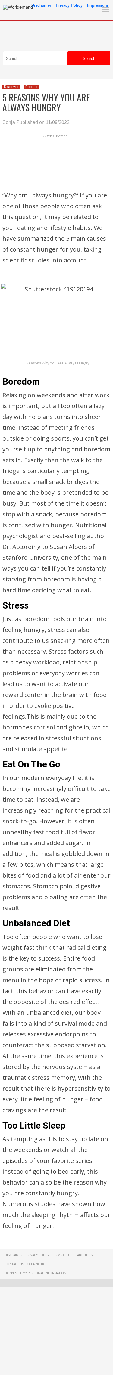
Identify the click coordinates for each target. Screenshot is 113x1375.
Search (89, 58)
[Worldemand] (18, 7)
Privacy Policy (69, 5)
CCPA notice (37, 1264)
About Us (85, 1255)
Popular (31, 86)
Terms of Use (63, 1255)
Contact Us (14, 1264)
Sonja (8, 122)
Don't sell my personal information (35, 1273)
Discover (11, 86)
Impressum (97, 5)
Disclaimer (41, 5)
